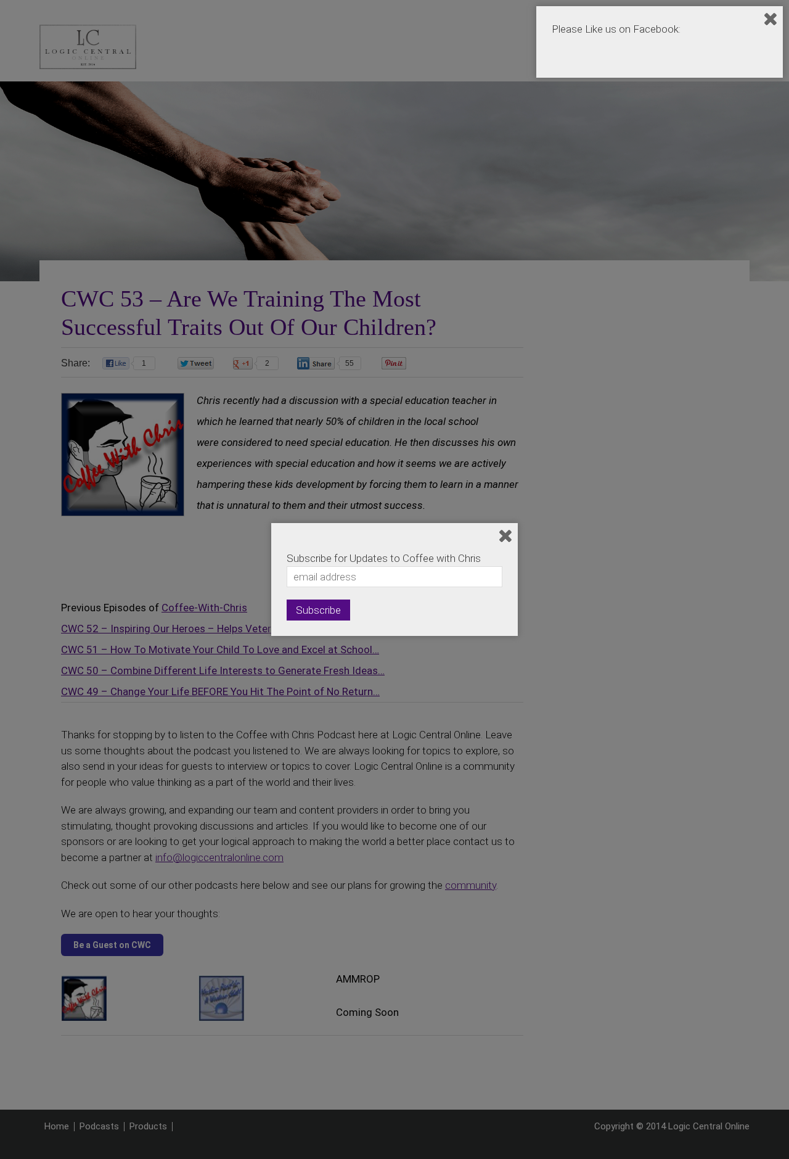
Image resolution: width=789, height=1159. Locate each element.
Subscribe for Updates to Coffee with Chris (384, 558)
